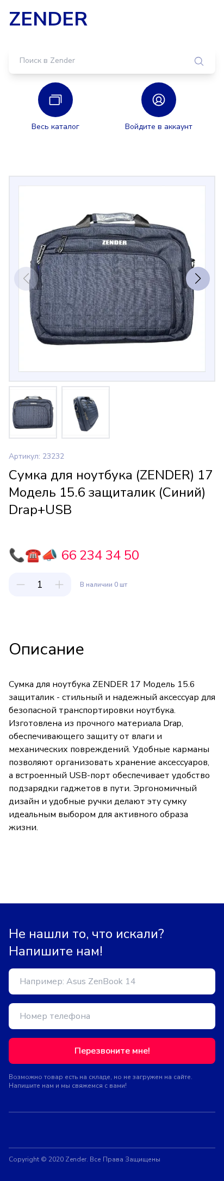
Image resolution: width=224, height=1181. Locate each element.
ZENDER (48, 19)
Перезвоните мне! (112, 1051)
